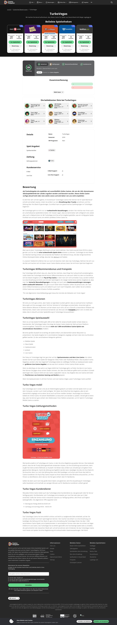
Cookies (52, 554)
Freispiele (72, 310)
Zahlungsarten (74, 548)
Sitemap (52, 560)
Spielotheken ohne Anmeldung (78, 551)
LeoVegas (92, 548)
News (51, 551)
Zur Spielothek (15, 42)
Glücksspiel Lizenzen (76, 562)
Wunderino (93, 557)
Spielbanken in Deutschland (78, 557)
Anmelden (28, 585)
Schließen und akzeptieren (101, 621)
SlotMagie (92, 546)
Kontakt (52, 548)
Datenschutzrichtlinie (56, 557)
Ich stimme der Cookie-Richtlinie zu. (19, 580)
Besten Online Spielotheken (78, 546)
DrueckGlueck (94, 554)
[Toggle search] (112, 2)
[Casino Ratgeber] (13, 2)
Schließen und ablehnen (84, 621)
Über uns (52, 546)
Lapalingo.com (94, 560)
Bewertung (15, 46)
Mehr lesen (57, 92)
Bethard (56, 257)
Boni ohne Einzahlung (76, 554)
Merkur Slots (93, 551)
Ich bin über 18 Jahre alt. (16, 577)
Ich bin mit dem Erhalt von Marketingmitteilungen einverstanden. (27, 579)
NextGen (52, 150)
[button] (42, 64)
